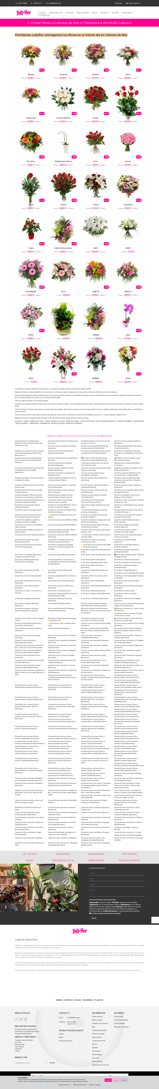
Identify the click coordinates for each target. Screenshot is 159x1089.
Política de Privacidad (79, 1085)
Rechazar (116, 1080)
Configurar (124, 1080)
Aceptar (108, 1080)
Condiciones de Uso (64, 1085)
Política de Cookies (94, 1085)
